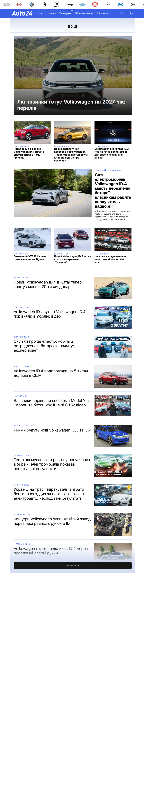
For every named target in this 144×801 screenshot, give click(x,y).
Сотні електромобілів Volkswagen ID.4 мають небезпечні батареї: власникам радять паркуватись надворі (113, 190)
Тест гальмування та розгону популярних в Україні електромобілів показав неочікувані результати (52, 464)
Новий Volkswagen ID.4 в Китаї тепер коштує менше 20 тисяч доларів (48, 284)
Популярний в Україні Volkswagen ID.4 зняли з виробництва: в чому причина (29, 153)
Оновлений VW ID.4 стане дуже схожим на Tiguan (30, 258)
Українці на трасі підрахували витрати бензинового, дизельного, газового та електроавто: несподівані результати (49, 494)
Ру (131, 13)
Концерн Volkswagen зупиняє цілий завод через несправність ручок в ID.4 (52, 521)
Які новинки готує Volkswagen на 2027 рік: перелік (71, 105)
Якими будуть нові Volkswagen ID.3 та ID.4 (53, 430)
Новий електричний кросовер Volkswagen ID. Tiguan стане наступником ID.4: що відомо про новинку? (71, 154)
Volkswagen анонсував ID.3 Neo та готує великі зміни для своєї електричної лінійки (111, 153)
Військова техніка (84, 13)
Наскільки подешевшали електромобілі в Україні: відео (110, 259)
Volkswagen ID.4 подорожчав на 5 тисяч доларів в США (51, 373)
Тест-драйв (65, 13)
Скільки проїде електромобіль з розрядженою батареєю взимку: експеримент (44, 346)
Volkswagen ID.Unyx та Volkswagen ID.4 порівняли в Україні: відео (50, 314)
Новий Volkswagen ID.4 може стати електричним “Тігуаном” (72, 259)
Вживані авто (104, 13)
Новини (52, 13)
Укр (122, 13)
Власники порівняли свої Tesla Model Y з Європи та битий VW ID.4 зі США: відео (51, 402)
